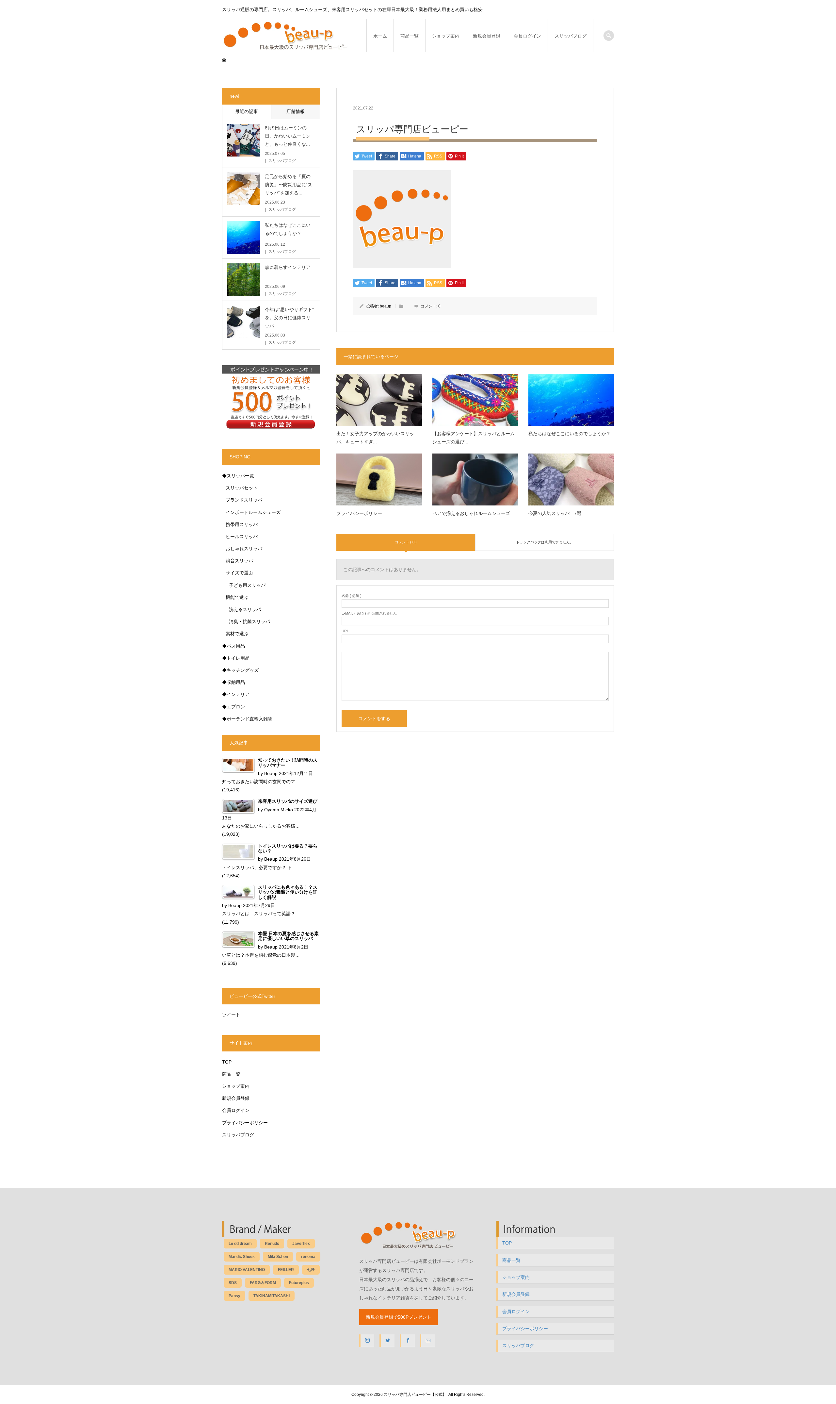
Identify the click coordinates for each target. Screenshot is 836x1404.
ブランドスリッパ (244, 500)
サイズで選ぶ (239, 572)
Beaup (271, 773)
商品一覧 (409, 36)
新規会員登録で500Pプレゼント (398, 1317)
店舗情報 (295, 111)
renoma (308, 1256)
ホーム (380, 36)
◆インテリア (235, 694)
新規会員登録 (486, 36)
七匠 (311, 1269)
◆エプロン (233, 706)
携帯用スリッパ (242, 524)
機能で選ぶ (237, 597)
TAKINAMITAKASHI (271, 1296)
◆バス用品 (233, 646)
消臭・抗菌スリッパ (249, 621)
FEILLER (286, 1269)
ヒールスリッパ (242, 536)
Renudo (272, 1243)
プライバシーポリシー (245, 1122)
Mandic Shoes (242, 1256)
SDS (233, 1282)
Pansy (234, 1296)
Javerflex (301, 1243)
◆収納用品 (233, 682)
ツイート (231, 1014)
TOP (227, 1062)
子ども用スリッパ (247, 585)
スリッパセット (242, 487)
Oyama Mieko (278, 809)
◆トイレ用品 (235, 658)
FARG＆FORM (263, 1282)
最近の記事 (246, 111)
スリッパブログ (571, 36)
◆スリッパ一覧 (238, 475)
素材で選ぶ (237, 633)
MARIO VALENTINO (247, 1269)
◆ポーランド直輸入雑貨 (247, 718)
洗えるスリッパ (245, 609)
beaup (385, 306)
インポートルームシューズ (253, 512)
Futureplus (299, 1282)
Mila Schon (278, 1256)
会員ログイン (527, 36)
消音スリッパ (239, 560)
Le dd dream (240, 1243)
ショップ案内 (445, 36)
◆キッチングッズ (240, 670)
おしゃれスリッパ (244, 548)
